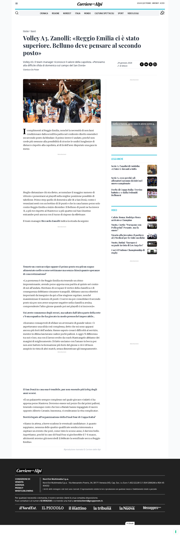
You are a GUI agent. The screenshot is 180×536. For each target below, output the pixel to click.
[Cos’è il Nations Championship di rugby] (152, 251)
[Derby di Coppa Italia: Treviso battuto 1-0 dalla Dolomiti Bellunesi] (152, 193)
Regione (55, 13)
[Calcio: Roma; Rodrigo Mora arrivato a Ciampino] (152, 218)
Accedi (162, 3)
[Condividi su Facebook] (142, 64)
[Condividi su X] (151, 64)
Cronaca (44, 13)
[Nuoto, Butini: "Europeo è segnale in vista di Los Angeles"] (152, 244)
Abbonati (155, 3)
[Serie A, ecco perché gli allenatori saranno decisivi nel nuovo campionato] (152, 181)
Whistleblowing (24, 490)
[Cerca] (17, 13)
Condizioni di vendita (22, 480)
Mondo (87, 13)
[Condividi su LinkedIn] (146, 64)
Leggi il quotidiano (144, 3)
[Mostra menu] (16, 3)
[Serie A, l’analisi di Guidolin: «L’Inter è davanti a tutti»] (152, 170)
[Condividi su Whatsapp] (155, 64)
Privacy (19, 488)
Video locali (133, 13)
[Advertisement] (90, 21)
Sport (121, 13)
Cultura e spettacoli (104, 13)
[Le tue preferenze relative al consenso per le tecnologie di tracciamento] (175, 531)
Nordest (67, 13)
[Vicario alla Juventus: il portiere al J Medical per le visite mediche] (152, 236)
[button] (134, 134)
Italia (77, 13)
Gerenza (19, 485)
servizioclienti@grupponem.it (88, 500)
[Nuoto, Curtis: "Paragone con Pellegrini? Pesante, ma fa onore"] (152, 226)
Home (26, 31)
